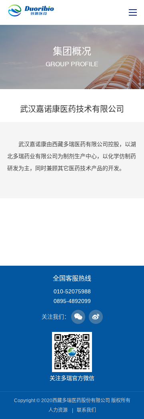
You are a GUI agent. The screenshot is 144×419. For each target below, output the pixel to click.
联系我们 (86, 410)
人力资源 (58, 410)
